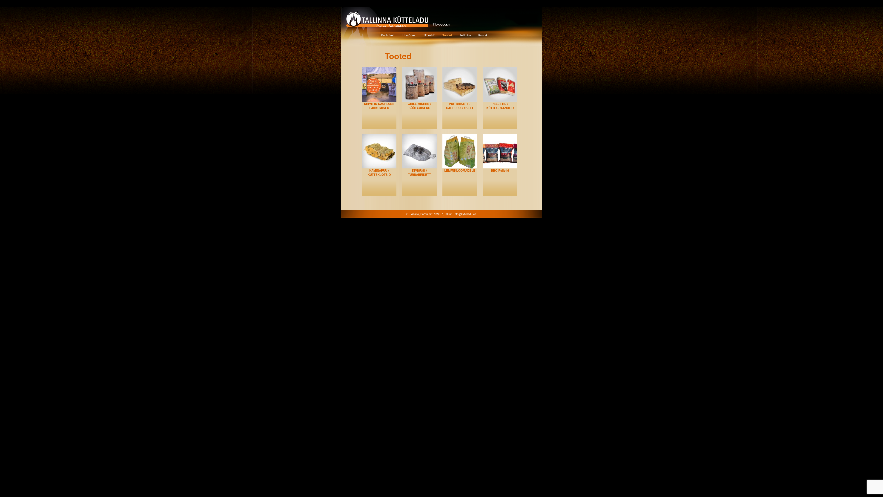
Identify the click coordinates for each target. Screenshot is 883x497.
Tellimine (465, 35)
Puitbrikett (388, 35)
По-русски (441, 24)
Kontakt (483, 35)
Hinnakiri (429, 35)
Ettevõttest (409, 35)
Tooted (447, 35)
